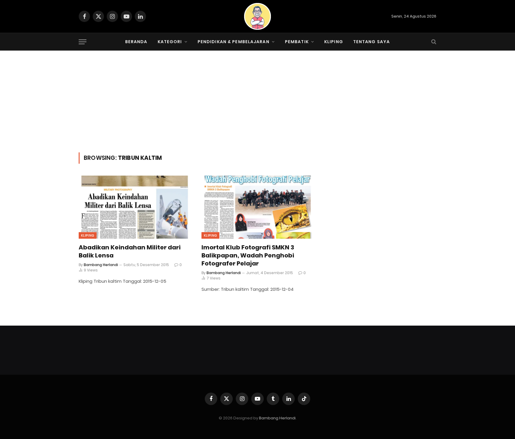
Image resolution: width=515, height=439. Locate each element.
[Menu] (82, 42)
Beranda (136, 42)
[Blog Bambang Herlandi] (257, 16)
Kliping (333, 42)
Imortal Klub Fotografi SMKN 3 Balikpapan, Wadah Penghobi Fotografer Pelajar (247, 255)
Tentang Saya (371, 42)
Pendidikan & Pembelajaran (233, 42)
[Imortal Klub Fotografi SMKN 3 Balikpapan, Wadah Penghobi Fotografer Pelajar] (257, 207)
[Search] (433, 42)
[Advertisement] (257, 107)
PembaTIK (297, 42)
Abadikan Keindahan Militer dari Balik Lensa (130, 251)
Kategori (170, 42)
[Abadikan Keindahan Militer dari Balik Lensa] (135, 207)
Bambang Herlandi (101, 264)
